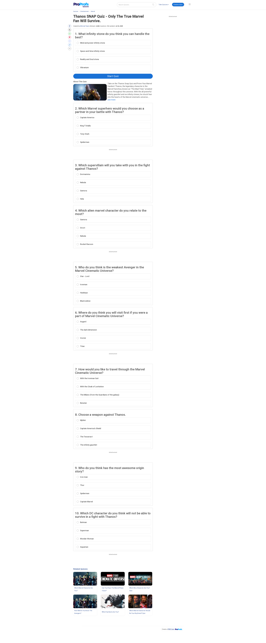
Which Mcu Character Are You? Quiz (139, 589)
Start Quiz (113, 76)
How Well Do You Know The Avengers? (83, 612)
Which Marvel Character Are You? (83, 589)
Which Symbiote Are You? (110, 612)
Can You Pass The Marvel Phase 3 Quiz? (112, 589)
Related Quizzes (80, 569)
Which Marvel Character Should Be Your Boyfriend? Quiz (139, 612)
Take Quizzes (163, 4)
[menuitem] (163, 5)
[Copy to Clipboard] (70, 45)
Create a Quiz (178, 4)
